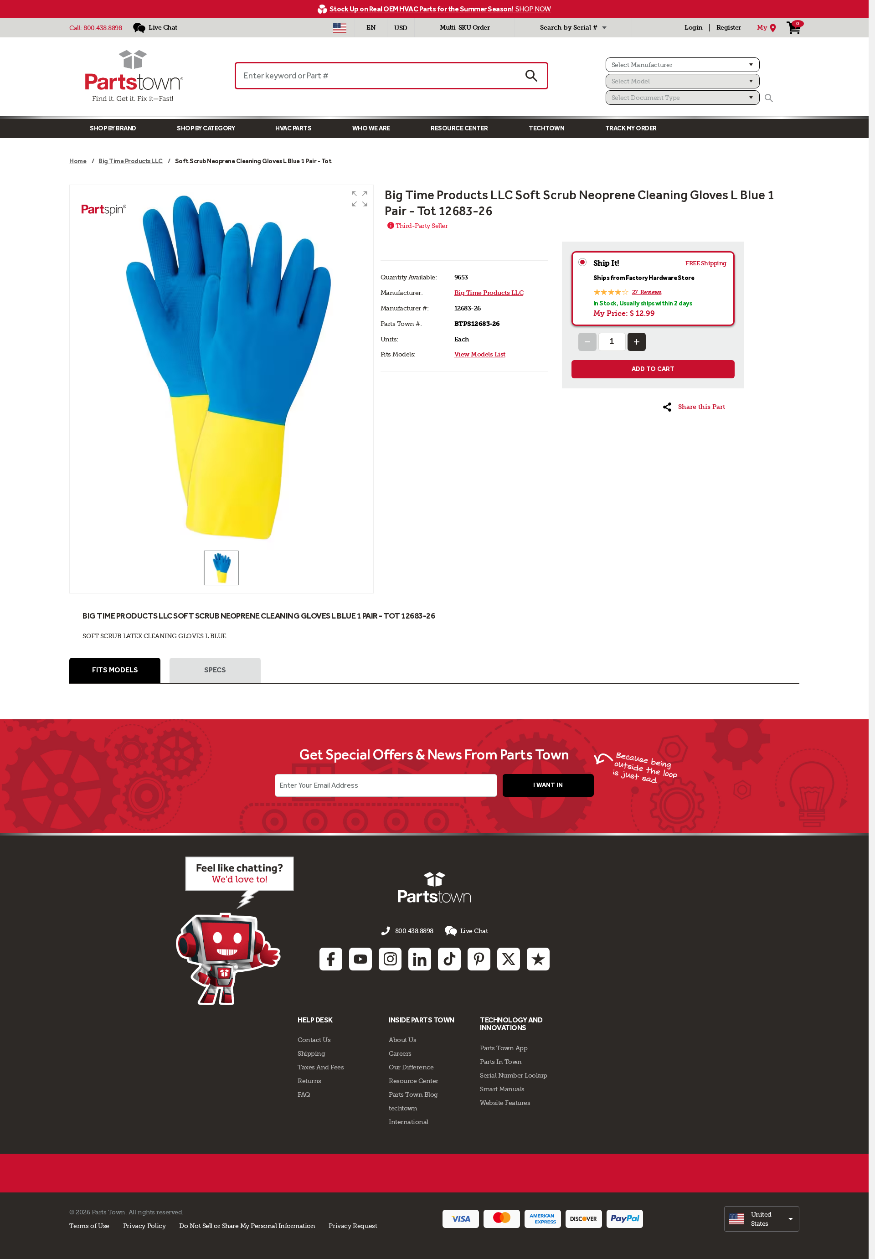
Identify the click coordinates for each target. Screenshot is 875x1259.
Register (728, 27)
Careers (400, 1053)
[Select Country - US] (340, 27)
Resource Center (459, 128)
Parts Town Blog (413, 1094)
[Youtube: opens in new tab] (360, 959)
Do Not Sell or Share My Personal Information (247, 1225)
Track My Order (631, 128)
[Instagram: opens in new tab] (390, 959)
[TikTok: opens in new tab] (449, 959)
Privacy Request (353, 1225)
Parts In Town (501, 1061)
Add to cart (653, 369)
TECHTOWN (546, 128)
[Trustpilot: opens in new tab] (538, 959)
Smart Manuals (502, 1089)
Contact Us (314, 1039)
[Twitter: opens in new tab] (508, 959)
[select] (761, 1219)
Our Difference (411, 1067)
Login (694, 27)
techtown (403, 1108)
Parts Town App (503, 1048)
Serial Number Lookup (513, 1075)
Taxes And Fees (321, 1067)
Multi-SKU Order (465, 27)
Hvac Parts (293, 128)
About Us (402, 1039)
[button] (359, 198)
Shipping (311, 1053)
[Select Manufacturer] (683, 64)
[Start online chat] (235, 931)
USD (400, 28)
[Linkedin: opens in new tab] (419, 959)
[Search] (769, 98)
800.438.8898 (102, 27)
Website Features (505, 1102)
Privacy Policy (144, 1225)
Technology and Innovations (511, 1024)
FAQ (304, 1094)
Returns (309, 1080)
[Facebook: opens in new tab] (330, 959)
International (408, 1121)
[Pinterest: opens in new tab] (479, 959)
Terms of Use (89, 1225)
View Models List (479, 354)
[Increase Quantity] (637, 342)
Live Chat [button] (474, 930)
